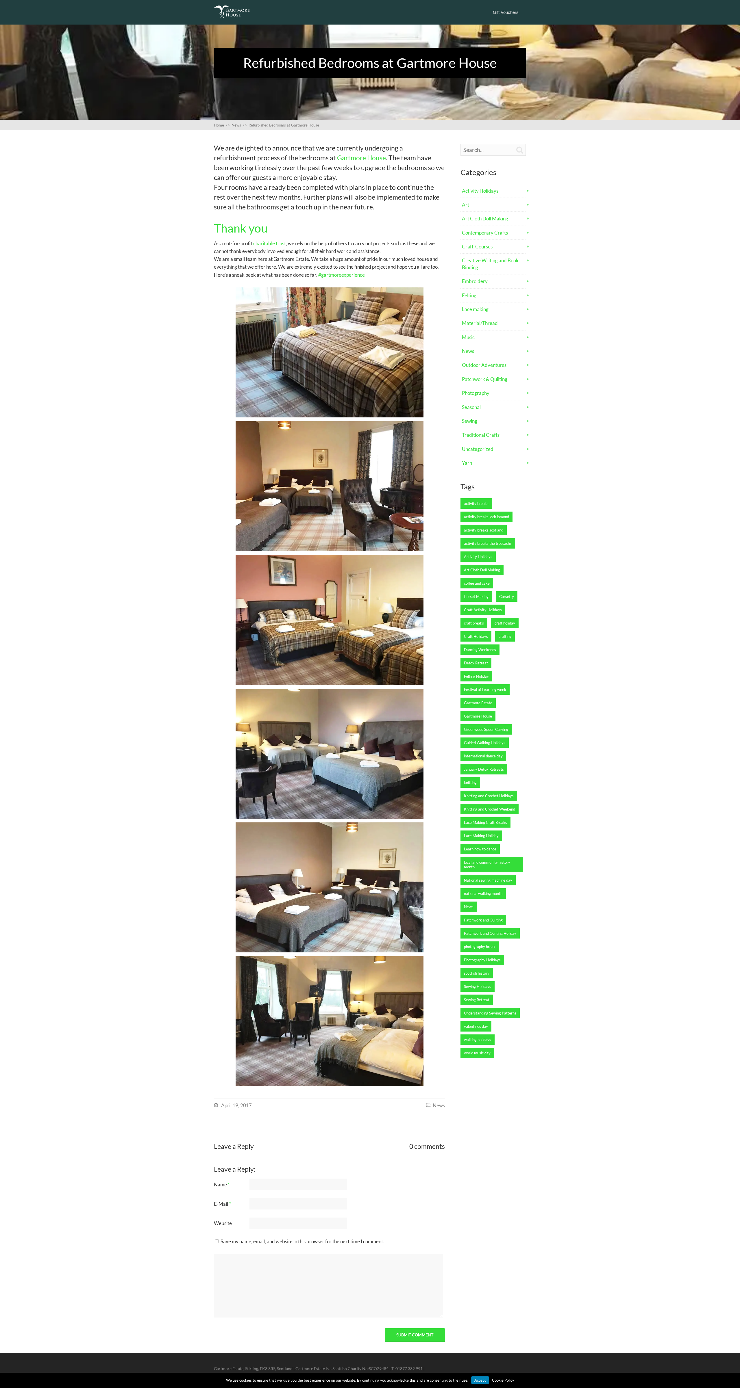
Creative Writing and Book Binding (490, 263)
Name (222, 1184)
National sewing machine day (488, 880)
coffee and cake (477, 583)
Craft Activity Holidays (483, 609)
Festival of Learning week (485, 689)
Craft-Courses (477, 247)
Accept (480, 1380)
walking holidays (477, 1039)
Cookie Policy (503, 1380)
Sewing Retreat (476, 999)
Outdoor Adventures (484, 365)
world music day (477, 1053)
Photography (475, 393)
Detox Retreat (476, 663)
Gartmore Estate (478, 702)
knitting (470, 782)
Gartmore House (361, 158)
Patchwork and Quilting (483, 920)
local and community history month (487, 864)
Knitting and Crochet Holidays (489, 796)
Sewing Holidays (477, 986)
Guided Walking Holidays (484, 742)
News (439, 1105)
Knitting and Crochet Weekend (489, 809)
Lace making (475, 309)
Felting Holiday (476, 676)
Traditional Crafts (481, 435)
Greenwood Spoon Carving (486, 729)
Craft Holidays (476, 636)
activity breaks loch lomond (486, 516)
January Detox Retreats (484, 769)
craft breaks (474, 623)
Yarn (467, 463)
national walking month (483, 893)
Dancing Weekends (480, 649)
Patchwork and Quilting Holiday (490, 933)
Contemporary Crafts (485, 233)
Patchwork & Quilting (484, 379)
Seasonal (471, 407)
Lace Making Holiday (481, 835)
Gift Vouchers (506, 12)
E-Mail (222, 1204)
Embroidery (475, 281)
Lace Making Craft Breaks (485, 822)
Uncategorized (477, 449)
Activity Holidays (480, 191)
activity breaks (476, 503)
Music (468, 337)
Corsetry (506, 596)
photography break (479, 946)
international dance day (483, 756)
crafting (505, 636)
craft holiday (505, 623)
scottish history (476, 973)
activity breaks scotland (483, 530)
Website (223, 1223)
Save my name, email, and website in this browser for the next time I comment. (302, 1241)
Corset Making (476, 596)
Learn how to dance (480, 849)
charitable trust (269, 243)
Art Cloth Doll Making (485, 218)
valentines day (476, 1026)
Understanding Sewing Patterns (490, 1013)
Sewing (469, 421)
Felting (469, 295)
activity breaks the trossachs (488, 543)
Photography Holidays (482, 960)
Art (465, 205)
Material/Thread (480, 323)
